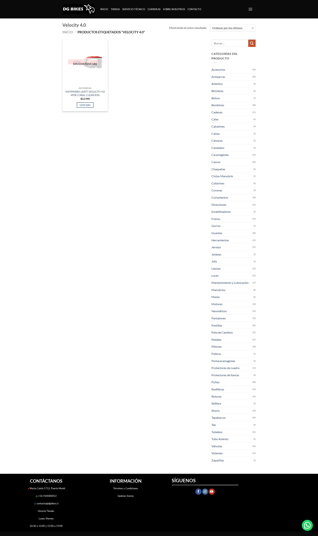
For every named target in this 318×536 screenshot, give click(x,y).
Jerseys (216, 247)
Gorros (215, 226)
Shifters (216, 403)
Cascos (215, 162)
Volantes (217, 453)
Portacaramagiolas (223, 361)
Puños (215, 382)
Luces (215, 275)
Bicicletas (217, 91)
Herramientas (220, 240)
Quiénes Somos (126, 495)
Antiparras (218, 76)
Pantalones (218, 318)
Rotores (216, 396)
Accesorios (218, 69)
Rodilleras (217, 389)
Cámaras (217, 140)
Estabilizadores (221, 211)
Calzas (215, 133)
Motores (216, 304)
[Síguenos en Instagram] (205, 492)
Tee (213, 424)
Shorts (215, 410)
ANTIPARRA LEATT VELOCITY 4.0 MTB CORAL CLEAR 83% (85, 93)
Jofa (214, 261)
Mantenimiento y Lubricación (230, 282)
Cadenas (216, 112)
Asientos (217, 83)
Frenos (215, 219)
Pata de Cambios (222, 332)
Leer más (85, 105)
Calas (214, 119)
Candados (217, 147)
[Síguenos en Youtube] (212, 492)
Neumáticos (219, 311)
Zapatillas (217, 460)
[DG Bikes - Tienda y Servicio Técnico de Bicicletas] (78, 9)
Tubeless (216, 432)
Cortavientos (219, 197)
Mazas (215, 297)
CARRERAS (154, 9)
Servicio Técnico (133, 9)
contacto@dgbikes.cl (47, 503)
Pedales (216, 339)
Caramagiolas (220, 154)
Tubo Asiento (219, 439)
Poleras (216, 353)
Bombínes (217, 105)
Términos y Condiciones (125, 488)
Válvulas (216, 446)
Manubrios (218, 290)
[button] (250, 9)
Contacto (194, 9)
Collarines (217, 183)
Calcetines (218, 126)
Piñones (216, 346)
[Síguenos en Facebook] (198, 492)
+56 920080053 (47, 495)
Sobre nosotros (174, 9)
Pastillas (216, 325)
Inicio (104, 9)
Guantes (216, 233)
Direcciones (218, 204)
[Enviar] (252, 43)
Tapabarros (218, 417)
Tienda (115, 9)
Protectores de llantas (225, 375)
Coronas (216, 190)
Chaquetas (218, 169)
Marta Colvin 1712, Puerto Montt (47, 488)
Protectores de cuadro (225, 368)
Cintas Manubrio (222, 176)
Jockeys (216, 254)
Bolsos (215, 98)
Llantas (216, 268)
